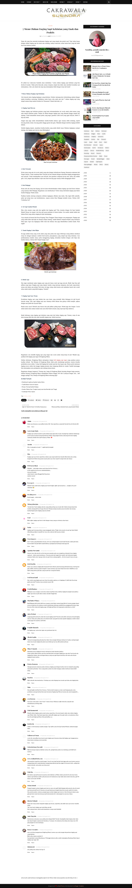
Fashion (93, 139)
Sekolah (92, 161)
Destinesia (86, 136)
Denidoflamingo (32, 589)
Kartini (94, 147)
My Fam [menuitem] (61, 2)
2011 (97, 217)
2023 (97, 181)
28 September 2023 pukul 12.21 (45, 649)
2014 (97, 208)
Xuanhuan (86, 167)
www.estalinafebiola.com (34, 759)
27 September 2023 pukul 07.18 (46, 589)
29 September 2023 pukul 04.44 (44, 699)
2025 (97, 176)
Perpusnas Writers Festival (90, 156)
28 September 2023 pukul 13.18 (46, 664)
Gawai (90, 142)
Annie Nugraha (31, 816)
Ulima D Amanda (32, 649)
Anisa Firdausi (31, 614)
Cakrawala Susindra (35, 83)
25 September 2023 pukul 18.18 (38, 454)
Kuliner (26, 396)
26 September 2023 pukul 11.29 (48, 550)
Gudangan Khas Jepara (28, 391)
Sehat (29, 396)
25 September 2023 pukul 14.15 (40, 444)
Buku (98, 133)
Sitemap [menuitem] (29, 2)
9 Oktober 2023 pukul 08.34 (46, 829)
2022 (97, 184)
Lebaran (86, 150)
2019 (97, 193)
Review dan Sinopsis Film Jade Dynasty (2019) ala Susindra (101, 109)
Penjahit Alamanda (32, 627)
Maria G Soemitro (32, 830)
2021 (97, 187)
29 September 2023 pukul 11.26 (51, 758)
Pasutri (92, 153)
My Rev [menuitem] (77, 2)
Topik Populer (99, 161)
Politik (100, 156)
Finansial (103, 139)
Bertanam (104, 131)
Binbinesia (86, 133)
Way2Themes (61, 886)
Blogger (93, 133)
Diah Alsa (30, 772)
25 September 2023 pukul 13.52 (47, 431)
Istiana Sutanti (31, 785)
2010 (97, 220)
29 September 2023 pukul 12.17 (41, 772)
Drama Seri (100, 136)
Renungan (86, 158)
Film (98, 139)
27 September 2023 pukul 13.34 (47, 627)
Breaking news (31, 494)
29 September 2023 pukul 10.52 (51, 747)
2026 (97, 173)
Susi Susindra (44, 36)
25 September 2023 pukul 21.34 (47, 504)
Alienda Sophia (31, 637)
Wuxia (101, 164)
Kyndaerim (30, 724)
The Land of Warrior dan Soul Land (101, 101)
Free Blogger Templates (78, 886)
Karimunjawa (87, 147)
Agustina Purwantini (33, 550)
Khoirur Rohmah (32, 801)
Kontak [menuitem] (85, 2)
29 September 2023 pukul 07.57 (42, 724)
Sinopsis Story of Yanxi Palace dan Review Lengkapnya (101, 67)
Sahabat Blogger (100, 158)
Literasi (92, 150)
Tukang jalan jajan (32, 504)
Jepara (101, 145)
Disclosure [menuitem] (54, 2)
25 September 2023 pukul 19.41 (42, 483)
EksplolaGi (86, 139)
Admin (29, 421)
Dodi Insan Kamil (32, 577)
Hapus (32, 426)
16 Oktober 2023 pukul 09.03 (42, 847)
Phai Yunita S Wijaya (33, 601)
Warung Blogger (88, 164)
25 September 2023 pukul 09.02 (40, 421)
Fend (28, 518)
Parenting (86, 153)
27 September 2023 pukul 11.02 (44, 614)
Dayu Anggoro (31, 539)
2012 (97, 214)
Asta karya (86, 131)
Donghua (94, 136)
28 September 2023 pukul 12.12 (45, 637)
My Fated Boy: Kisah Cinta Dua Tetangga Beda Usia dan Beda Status (101, 85)
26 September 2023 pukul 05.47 (39, 527)
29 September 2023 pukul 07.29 (46, 710)
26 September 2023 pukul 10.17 (45, 539)
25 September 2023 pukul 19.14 (46, 466)
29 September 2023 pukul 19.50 (44, 785)
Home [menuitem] (22, 2)
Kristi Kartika (31, 564)
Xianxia (106, 164)
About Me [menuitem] (45, 2)
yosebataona (31, 699)
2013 (97, 211)
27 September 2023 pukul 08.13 (48, 600)
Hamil (95, 142)
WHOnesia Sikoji (32, 466)
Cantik (103, 133)
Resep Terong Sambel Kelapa (30, 387)
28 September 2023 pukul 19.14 (41, 677)
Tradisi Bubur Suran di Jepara (30, 384)
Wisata (95, 164)
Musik (107, 150)
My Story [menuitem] (36, 2)
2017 (97, 199)
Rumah (93, 158)
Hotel (105, 142)
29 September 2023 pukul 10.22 (47, 735)
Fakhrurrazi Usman (33, 735)
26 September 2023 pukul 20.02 (44, 564)
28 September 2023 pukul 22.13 (39, 687)
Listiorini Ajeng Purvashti (34, 747)
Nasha (29, 527)
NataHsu (30, 678)
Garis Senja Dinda (32, 431)
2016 (97, 202)
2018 (97, 196)
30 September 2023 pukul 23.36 (46, 801)
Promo (105, 156)
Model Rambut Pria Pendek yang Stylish (100, 117)
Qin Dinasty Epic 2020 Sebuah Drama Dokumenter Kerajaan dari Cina (101, 76)
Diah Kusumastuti (32, 710)
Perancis (99, 153)
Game (85, 142)
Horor (100, 142)
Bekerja (97, 131)
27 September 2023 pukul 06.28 (46, 577)
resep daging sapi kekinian (38, 315)
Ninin (28, 687)
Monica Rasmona (32, 664)
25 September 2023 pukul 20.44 (45, 494)
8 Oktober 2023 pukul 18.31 (44, 816)
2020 (97, 190)
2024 (97, 178)
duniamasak (31, 847)
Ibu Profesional (87, 145)
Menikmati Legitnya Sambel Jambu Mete (33, 382)
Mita (28, 454)
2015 (97, 205)
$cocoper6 (30, 483)
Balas (28, 426)
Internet (95, 145)
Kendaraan (100, 147)
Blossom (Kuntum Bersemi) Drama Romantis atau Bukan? (101, 93)
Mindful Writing (100, 150)
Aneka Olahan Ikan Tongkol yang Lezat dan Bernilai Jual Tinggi (39, 389)
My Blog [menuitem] (69, 2)
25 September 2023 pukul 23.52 (39, 518)
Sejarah (86, 161)
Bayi (92, 131)
